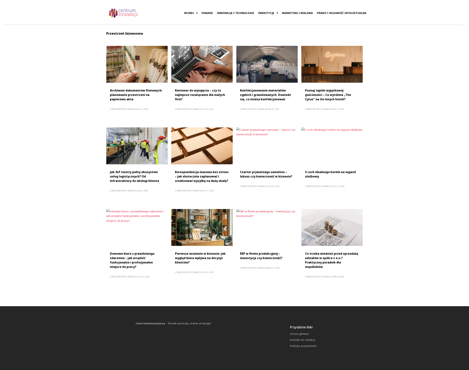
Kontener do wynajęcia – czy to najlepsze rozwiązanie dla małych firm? (200, 94)
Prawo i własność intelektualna (341, 13)
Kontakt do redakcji (302, 340)
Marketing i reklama (297, 13)
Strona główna (299, 334)
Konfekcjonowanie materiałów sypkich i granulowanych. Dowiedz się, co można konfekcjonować (265, 94)
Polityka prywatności (303, 346)
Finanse (207, 13)
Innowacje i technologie (235, 13)
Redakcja (132, 109)
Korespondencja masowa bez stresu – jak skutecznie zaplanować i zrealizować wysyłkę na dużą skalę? (201, 176)
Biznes (189, 13)
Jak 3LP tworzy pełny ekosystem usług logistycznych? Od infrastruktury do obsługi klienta (134, 176)
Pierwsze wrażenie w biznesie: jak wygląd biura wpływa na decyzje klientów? (200, 258)
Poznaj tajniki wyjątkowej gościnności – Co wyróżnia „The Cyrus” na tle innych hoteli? (328, 94)
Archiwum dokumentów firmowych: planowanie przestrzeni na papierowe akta (136, 94)
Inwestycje (266, 13)
